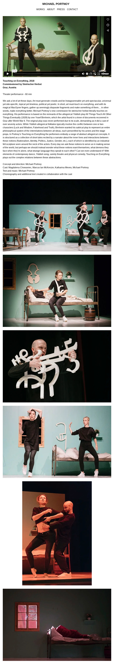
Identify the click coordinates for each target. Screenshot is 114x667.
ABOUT (51, 9)
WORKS (40, 9)
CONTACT (72, 9)
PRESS (61, 9)
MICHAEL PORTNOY (55, 3)
